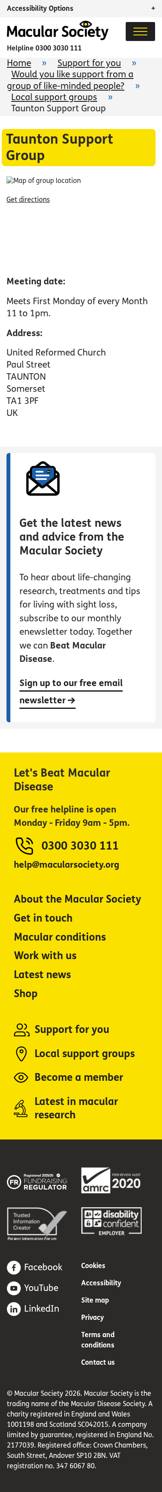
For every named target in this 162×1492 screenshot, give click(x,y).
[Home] (57, 38)
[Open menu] (140, 31)
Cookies (93, 1266)
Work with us (45, 956)
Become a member (79, 1077)
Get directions (28, 199)
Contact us (98, 1362)
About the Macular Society (77, 899)
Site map (95, 1300)
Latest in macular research (76, 1108)
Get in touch (43, 918)
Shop (26, 994)
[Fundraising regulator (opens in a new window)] (44, 1180)
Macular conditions (60, 937)
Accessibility (101, 1283)
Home (19, 63)
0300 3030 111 (58, 48)
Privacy (92, 1317)
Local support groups (54, 97)
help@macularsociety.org (66, 864)
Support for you (89, 63)
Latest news (42, 975)
